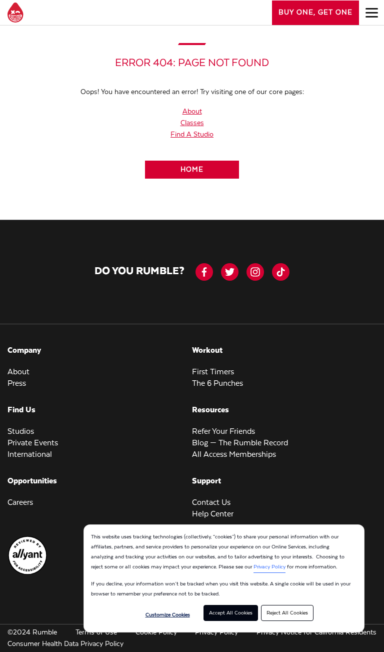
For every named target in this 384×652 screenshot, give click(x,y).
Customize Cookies (168, 615)
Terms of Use (96, 632)
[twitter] (229, 272)
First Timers (213, 372)
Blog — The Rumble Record (240, 443)
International (30, 454)
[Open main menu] (371, 12)
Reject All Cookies (287, 613)
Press (17, 383)
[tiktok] (281, 272)
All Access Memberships (234, 454)
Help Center (213, 514)
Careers (20, 502)
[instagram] (255, 272)
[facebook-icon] (204, 272)
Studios (21, 431)
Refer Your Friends (223, 431)
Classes (192, 123)
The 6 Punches (217, 383)
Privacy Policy (270, 567)
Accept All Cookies (230, 613)
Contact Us (211, 502)
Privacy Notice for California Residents (316, 632)
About (192, 112)
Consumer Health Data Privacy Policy (66, 644)
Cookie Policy (156, 632)
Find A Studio (192, 135)
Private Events (33, 443)
